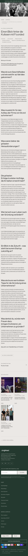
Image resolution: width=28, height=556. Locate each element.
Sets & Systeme (4, 491)
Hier (2, 347)
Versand (6, 551)
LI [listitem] (11, 463)
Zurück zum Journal (7, 440)
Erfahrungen (3, 523)
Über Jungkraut (4, 515)
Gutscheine (3, 503)
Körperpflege (3, 488)
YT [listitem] (8, 463)
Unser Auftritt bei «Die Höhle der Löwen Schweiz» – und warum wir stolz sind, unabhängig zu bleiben (6, 399)
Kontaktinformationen (13, 551)
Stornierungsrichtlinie (6, 552)
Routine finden (4, 506)
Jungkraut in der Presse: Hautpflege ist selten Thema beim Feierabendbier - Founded (7, 427)
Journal (7, 19)
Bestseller (3, 497)
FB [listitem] (5, 463)
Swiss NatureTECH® (5, 518)
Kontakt (2, 526)
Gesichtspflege (4, 485)
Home (2, 19)
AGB (3, 551)
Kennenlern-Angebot (5, 494)
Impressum (21, 551)
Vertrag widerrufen (14, 541)
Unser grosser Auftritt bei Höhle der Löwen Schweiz (20, 398)
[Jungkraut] (14, 450)
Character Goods (4, 500)
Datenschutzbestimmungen (6, 477)
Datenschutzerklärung (21, 549)
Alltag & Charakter (7, 355)
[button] (2, 5)
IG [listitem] (2, 463)
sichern (22, 472)
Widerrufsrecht (13, 549)
